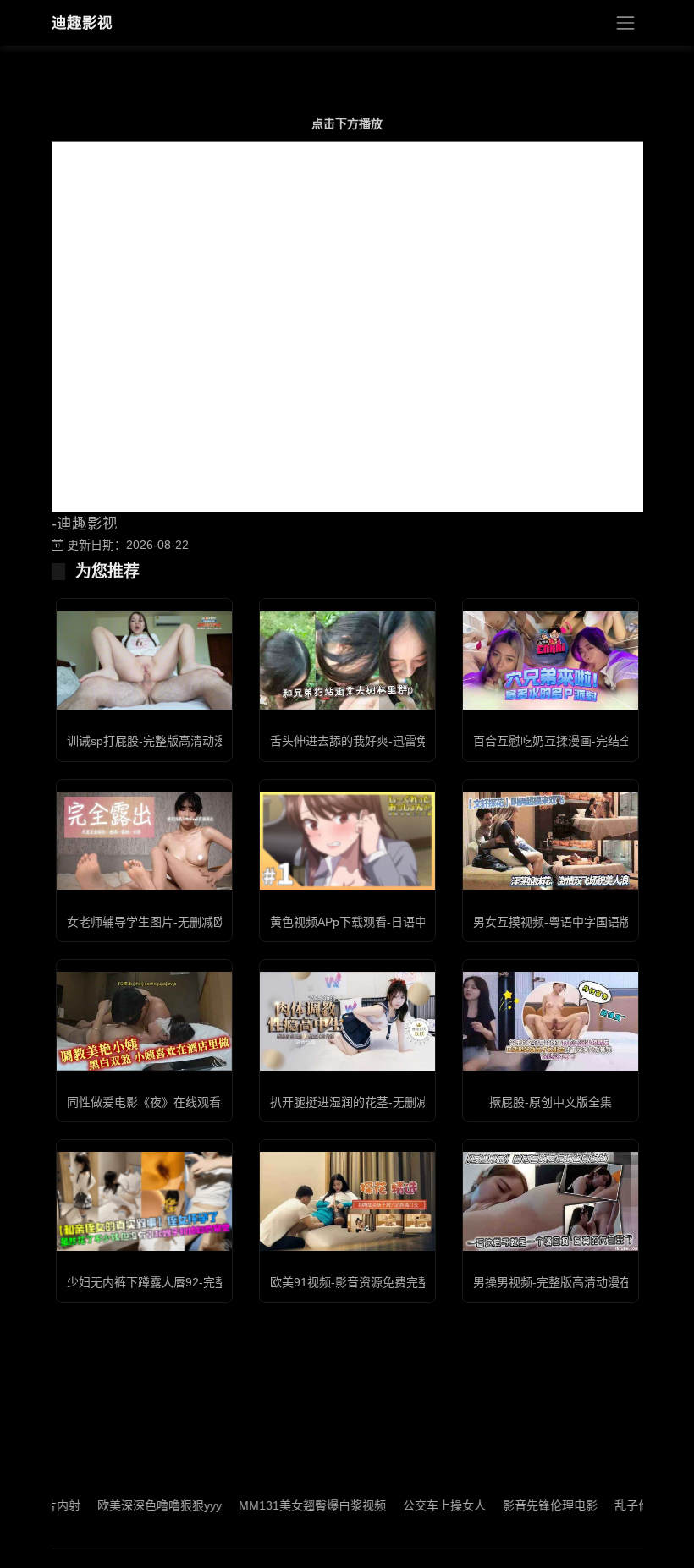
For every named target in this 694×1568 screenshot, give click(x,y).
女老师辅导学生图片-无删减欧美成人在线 (175, 922)
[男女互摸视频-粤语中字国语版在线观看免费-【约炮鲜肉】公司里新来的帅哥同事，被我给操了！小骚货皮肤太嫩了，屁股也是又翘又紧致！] (550, 841)
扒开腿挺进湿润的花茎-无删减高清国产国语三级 (396, 1102)
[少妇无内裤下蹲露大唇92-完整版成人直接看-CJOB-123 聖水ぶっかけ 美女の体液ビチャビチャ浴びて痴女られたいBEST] (144, 1201)
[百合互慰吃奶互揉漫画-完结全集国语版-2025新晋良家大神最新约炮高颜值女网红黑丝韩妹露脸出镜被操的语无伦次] (550, 660)
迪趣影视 (82, 22)
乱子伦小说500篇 (630, 1505)
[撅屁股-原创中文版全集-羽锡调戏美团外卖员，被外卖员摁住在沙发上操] (550, 1021)
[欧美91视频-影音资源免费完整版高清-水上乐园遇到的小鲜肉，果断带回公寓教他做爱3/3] (347, 1201)
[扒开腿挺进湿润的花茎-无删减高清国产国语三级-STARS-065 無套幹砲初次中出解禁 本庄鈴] (347, 1021)
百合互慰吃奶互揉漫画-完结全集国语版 (576, 741)
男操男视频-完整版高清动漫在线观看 (570, 1282)
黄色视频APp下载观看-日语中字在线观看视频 (389, 922)
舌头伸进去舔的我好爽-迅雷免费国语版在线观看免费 (408, 741)
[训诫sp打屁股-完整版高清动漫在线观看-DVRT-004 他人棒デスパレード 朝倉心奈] (144, 660)
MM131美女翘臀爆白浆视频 (282, 1505)
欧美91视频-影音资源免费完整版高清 (367, 1282)
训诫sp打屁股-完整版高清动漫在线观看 (170, 741)
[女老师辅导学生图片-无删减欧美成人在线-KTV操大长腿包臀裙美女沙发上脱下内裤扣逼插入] (144, 841)
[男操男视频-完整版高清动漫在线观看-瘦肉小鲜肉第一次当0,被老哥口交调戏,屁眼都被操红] (550, 1201)
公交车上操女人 (414, 1505)
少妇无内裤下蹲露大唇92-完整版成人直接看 (182, 1282)
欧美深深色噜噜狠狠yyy (130, 1505)
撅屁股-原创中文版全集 (550, 1102)
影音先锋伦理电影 (520, 1505)
